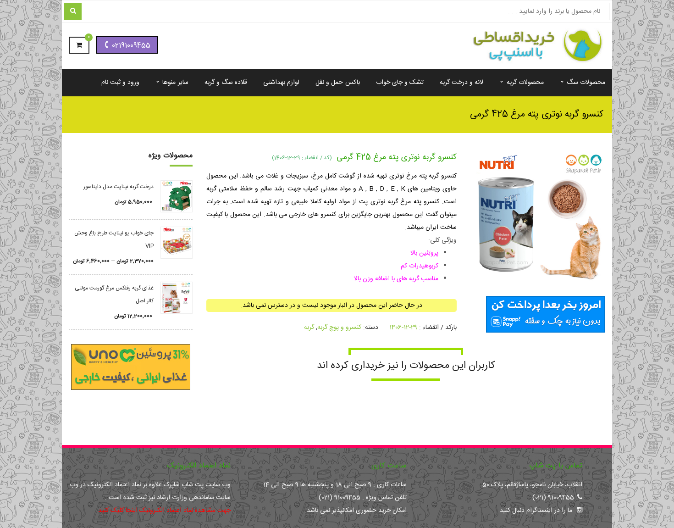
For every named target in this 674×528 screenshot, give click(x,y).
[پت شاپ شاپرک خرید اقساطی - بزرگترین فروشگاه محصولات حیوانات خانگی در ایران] (532, 46)
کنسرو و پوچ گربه (339, 327)
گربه (309, 327)
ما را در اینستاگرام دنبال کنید (536, 510)
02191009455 (131, 45)
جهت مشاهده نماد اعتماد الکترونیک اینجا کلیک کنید (164, 510)
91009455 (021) (553, 497)
